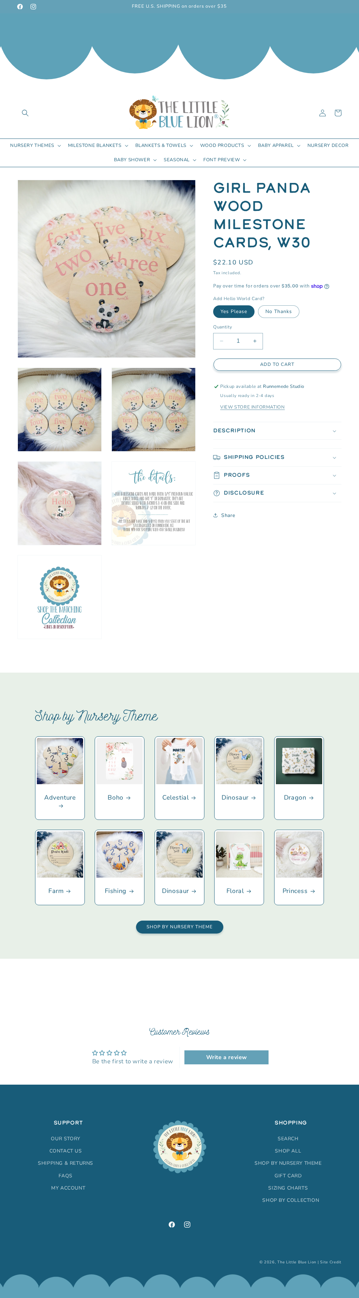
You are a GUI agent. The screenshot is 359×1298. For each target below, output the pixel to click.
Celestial (175, 798)
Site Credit (330, 1262)
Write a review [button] (226, 1057)
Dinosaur (235, 798)
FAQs (65, 1175)
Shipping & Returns (65, 1163)
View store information (252, 407)
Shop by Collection (290, 1200)
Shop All (288, 1151)
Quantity (222, 327)
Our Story (65, 1138)
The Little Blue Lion (296, 1262)
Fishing (116, 891)
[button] (25, 113)
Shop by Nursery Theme (180, 927)
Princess (294, 891)
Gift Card (288, 1175)
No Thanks (278, 311)
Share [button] (228, 515)
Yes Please (234, 311)
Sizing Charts (288, 1188)
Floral (235, 891)
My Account (68, 1188)
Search (288, 1138)
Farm (55, 891)
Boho (115, 798)
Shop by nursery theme (288, 1163)
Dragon (295, 798)
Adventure (60, 798)
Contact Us (65, 1151)
